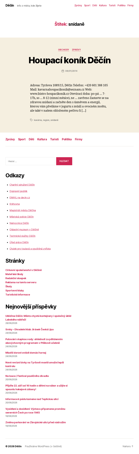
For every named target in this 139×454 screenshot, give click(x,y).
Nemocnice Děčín (19, 223)
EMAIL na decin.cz (20, 197)
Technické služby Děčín (22, 235)
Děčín (9, 5)
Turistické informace (17, 294)
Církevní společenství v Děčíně (23, 270)
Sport (87, 5)
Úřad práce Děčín (19, 242)
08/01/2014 (71, 71)
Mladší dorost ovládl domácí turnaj (25, 352)
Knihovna (15, 204)
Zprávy (78, 5)
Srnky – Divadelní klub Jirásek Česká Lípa (29, 329)
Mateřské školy (14, 274)
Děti (94, 5)
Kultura (103, 5)
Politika (121, 5)
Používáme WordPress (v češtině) (43, 446)
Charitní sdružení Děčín (22, 184)
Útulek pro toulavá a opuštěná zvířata (30, 248)
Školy (8, 286)
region (46, 120)
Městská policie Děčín (22, 216)
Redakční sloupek (15, 278)
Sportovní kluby (14, 290)
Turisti (112, 5)
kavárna (38, 120)
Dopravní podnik (18, 191)
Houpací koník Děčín (69, 60)
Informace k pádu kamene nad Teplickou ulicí (31, 399)
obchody (63, 49)
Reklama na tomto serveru (20, 282)
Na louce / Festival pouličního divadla (27, 376)
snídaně (54, 120)
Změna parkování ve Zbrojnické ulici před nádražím (35, 422)
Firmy (130, 5)
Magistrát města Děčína (23, 210)
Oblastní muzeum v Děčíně (24, 229)
